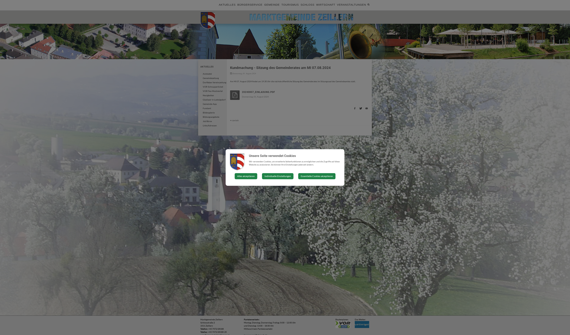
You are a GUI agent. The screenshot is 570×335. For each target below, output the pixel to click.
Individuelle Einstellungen (278, 176)
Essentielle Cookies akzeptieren (317, 176)
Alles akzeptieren (246, 176)
